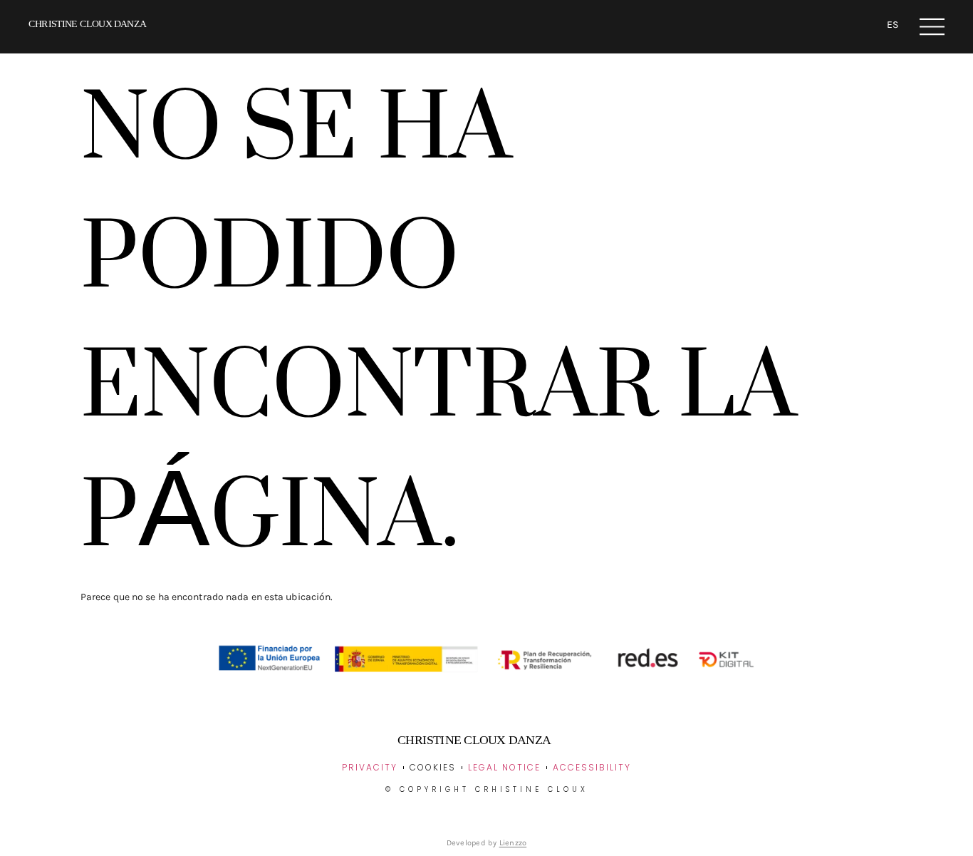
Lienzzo (513, 842)
